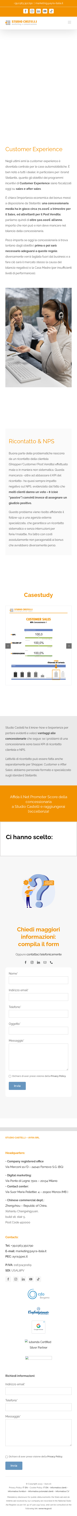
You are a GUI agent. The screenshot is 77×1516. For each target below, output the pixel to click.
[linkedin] (38, 962)
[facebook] (25, 962)
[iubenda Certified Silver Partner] (38, 1345)
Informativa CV (62, 1491)
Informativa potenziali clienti (40, 1491)
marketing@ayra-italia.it (49, 3)
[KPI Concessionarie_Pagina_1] (38, 607)
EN (26, 1487)
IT (23, 1487)
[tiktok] (38, 1279)
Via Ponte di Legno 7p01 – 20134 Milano (31, 1181)
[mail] (45, 962)
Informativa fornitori (17, 1491)
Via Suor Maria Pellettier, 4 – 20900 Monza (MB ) (36, 1192)
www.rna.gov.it (45, 1508)
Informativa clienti (58, 1487)
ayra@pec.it (20, 1256)
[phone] (51, 962)
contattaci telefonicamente (44, 954)
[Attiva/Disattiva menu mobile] (70, 22)
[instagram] (32, 962)
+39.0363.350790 (23, 3)
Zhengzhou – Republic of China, (26, 1205)
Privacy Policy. (58, 1076)
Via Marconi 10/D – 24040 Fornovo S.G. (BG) (34, 1167)
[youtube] (31, 1279)
